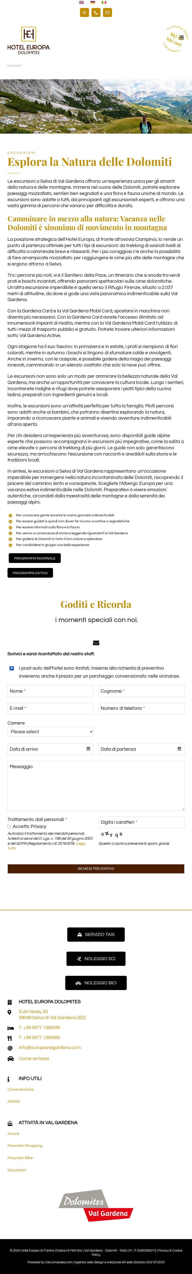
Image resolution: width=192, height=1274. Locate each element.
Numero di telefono (123, 708)
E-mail (18, 708)
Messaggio (21, 766)
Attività (14, 1101)
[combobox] (51, 749)
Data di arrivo (24, 749)
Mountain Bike (20, 1158)
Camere (16, 723)
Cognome (112, 691)
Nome (18, 691)
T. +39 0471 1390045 (39, 1027)
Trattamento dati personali (37, 819)
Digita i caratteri (119, 822)
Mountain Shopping (25, 1146)
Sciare (13, 1134)
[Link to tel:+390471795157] (11, 1028)
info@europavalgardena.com (50, 1047)
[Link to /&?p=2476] (9, 1012)
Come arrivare (34, 1058)
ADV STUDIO (155, 1262)
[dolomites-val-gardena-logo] (96, 1191)
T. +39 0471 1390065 (39, 1037)
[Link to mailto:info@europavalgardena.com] (10, 1048)
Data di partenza (118, 749)
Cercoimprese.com (58, 1262)
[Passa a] (81, 2)
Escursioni (17, 1170)
